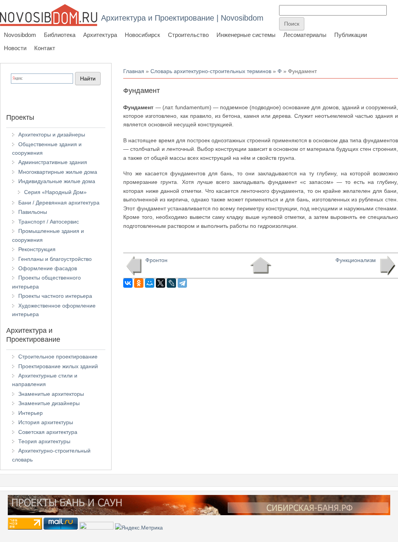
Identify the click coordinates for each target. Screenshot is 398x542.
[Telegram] (182, 283)
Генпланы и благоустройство (55, 259)
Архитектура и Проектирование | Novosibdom (182, 18)
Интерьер (30, 413)
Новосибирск (142, 34)
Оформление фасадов (47, 268)
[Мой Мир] (149, 283)
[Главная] (48, 14)
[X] (160, 283)
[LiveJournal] (171, 283)
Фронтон (156, 260)
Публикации (350, 34)
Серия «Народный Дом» (55, 192)
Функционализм (355, 260)
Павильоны (32, 212)
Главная (133, 71)
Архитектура (100, 34)
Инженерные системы (246, 34)
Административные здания (52, 162)
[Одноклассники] (138, 283)
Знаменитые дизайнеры (49, 403)
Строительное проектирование (58, 356)
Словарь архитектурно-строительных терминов (210, 71)
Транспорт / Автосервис (48, 222)
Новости (15, 48)
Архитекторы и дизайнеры (51, 134)
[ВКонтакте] (128, 283)
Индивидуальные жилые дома (56, 181)
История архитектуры (45, 422)
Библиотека (59, 34)
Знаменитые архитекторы (51, 394)
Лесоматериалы (304, 34)
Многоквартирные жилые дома (57, 172)
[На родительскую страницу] (260, 265)
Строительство (188, 34)
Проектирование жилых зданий (58, 366)
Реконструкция (37, 249)
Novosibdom (20, 34)
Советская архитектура (47, 432)
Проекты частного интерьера (55, 296)
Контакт (44, 48)
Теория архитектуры (44, 441)
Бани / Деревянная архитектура (59, 202)
